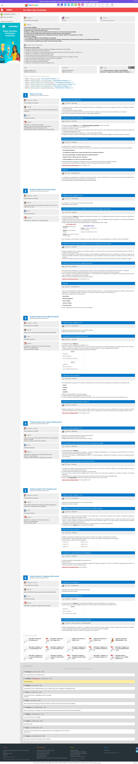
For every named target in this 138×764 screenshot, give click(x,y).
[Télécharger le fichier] (24, 642)
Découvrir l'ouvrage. (35, 78)
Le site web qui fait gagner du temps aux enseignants (16, 750)
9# (23, 727)
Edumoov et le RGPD (75, 755)
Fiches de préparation (42, 755)
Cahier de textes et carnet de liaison (45, 750)
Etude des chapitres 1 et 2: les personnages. (41, 80)
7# (23, 714)
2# (23, 678)
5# (23, 700)
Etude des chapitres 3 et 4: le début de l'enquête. (42, 82)
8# (23, 721)
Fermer (136, 1)
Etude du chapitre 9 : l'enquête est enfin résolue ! (42, 87)
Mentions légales (74, 750)
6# (23, 707)
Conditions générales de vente (77, 756)
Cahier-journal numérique (43, 753)
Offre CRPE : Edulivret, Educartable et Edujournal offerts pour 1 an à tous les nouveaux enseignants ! (69, 1)
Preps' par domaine (8, 17)
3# (23, 685)
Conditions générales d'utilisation (78, 752)
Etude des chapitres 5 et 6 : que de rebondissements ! (43, 84)
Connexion (106, 750)
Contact (5, 752)
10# (24, 736)
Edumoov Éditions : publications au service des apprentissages (52, 758)
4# (23, 692)
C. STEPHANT (103, 20)
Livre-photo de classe (42, 756)
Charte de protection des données (78, 753)
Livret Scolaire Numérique (43, 752)
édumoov (5, 755)
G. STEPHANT (111, 20)
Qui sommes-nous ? (8, 753)
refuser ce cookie (96, 762)
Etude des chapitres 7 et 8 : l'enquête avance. (41, 86)
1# (23, 671)
